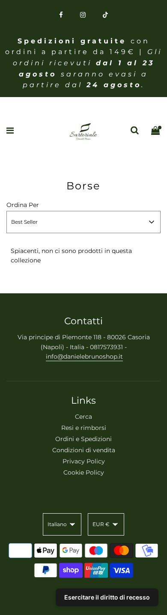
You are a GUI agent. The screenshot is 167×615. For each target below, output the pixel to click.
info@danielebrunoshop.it (84, 356)
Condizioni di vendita (83, 450)
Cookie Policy (83, 472)
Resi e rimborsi (83, 428)
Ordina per (22, 205)
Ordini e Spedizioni (83, 439)
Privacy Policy (84, 461)
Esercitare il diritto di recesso (107, 597)
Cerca (83, 416)
